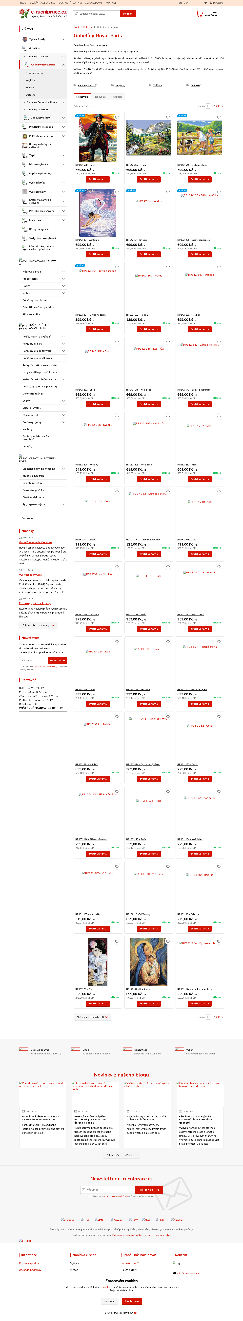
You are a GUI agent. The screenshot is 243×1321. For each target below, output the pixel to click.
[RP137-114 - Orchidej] (97, 587)
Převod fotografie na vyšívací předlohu (42, 248)
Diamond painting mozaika (38, 468)
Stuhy (26, 400)
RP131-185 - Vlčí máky (88, 914)
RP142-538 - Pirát (85, 165)
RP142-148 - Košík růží (139, 389)
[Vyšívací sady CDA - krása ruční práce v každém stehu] (147, 1094)
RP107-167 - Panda (137, 314)
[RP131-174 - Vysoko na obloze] (199, 962)
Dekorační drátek (32, 393)
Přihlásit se (57, 660)
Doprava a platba (29, 1263)
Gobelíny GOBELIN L (38, 109)
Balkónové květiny (133, 1235)
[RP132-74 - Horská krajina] (199, 662)
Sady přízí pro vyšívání (42, 238)
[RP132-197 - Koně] (97, 512)
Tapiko (33, 155)
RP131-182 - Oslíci (187, 764)
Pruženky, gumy (31, 422)
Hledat (127, 14)
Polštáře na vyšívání (41, 136)
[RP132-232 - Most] (199, 437)
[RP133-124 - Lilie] (97, 662)
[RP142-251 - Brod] (97, 362)
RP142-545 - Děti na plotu (192, 165)
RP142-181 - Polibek (188, 314)
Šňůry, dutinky (31, 415)
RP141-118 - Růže (136, 614)
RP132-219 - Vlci (186, 539)
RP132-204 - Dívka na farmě (91, 314)
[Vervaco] (116, 1219)
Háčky (26, 286)
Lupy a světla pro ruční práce (39, 372)
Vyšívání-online (163, 1235)
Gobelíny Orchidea (37, 56)
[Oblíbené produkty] (205, 3)
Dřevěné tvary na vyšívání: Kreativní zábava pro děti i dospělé (195, 1119)
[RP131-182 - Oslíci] (199, 737)
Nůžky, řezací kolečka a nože (39, 379)
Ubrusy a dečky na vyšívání (40, 146)
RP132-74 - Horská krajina (192, 689)
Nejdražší (116, 96)
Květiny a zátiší (34, 73)
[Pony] (133, 1220)
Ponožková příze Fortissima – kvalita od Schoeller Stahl (40, 1118)
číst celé (59, 592)
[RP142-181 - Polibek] (199, 288)
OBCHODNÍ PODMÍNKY (70, 2)
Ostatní (30, 94)
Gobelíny (34, 48)
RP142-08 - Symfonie (87, 240)
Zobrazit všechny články (119, 1155)
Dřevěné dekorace (33, 497)
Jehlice (26, 293)
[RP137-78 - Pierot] (97, 962)
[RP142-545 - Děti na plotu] (199, 138)
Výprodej (27, 518)
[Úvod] (44, 13)
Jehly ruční (35, 220)
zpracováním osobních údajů (46, 666)
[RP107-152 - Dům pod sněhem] (148, 512)
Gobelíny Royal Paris (43, 64)
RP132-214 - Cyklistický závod (143, 764)
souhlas (106, 1287)
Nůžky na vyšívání (39, 229)
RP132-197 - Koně (85, 539)
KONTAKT (111, 2)
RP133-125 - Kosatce (138, 689)
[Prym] (160, 1220)
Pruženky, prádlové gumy (35, 603)
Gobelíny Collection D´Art (42, 102)
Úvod (76, 27)
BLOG (23, 2)
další (218, 106)
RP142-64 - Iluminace (138, 989)
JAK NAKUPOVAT (93, 2)
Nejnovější (82, 96)
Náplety (27, 429)
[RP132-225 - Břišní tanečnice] (199, 213)
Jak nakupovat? (130, 1263)
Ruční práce (118, 1235)
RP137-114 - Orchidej (87, 614)
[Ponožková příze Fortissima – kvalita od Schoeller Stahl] (42, 1094)
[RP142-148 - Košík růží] (148, 362)
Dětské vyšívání (38, 164)
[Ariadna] (176, 1219)
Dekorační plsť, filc (33, 490)
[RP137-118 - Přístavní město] (97, 812)
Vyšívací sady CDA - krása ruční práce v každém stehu (146, 1118)
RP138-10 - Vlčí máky (138, 914)
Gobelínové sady (40, 117)
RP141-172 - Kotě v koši (190, 614)
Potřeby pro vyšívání (41, 211)
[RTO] (85, 1220)
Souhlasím (132, 1301)
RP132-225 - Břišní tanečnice (193, 240)
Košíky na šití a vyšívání (36, 336)
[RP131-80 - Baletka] (199, 887)
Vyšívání (74, 1263)
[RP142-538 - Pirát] (97, 138)
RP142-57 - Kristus (136, 240)
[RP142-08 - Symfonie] (97, 213)
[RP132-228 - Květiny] (97, 437)
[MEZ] (146, 1219)
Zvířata (30, 87)
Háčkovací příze (31, 271)
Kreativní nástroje (33, 476)
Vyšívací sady (37, 39)
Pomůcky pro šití (32, 343)
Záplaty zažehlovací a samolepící (35, 438)
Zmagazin (148, 1235)
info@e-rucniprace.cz (189, 1273)
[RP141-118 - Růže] (148, 587)
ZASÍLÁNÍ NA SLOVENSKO (43, 2)
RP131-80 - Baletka (188, 914)
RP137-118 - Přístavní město (91, 839)
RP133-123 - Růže (136, 839)
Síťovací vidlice (31, 314)
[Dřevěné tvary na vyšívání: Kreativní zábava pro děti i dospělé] (200, 1094)
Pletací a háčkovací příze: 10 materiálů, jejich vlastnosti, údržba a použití (92, 1119)
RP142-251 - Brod (85, 389)
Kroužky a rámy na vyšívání (40, 201)
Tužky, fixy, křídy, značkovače (39, 365)
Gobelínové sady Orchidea (35, 542)
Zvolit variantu (98, 179)
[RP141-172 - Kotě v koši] (199, 587)
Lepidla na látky (32, 483)
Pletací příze (30, 278)
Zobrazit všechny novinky (35, 625)
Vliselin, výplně (31, 408)
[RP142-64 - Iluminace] (148, 962)
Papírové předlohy (40, 173)
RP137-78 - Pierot (85, 989)
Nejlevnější (100, 96)
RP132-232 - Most (187, 464)
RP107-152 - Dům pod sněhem (143, 539)
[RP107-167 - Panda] (148, 288)
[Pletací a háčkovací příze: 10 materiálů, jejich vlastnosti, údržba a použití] (95, 1094)
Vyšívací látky (37, 191)
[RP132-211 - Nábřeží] (97, 737)
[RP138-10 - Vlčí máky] (148, 887)
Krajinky (30, 80)
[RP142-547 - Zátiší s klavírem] (199, 362)
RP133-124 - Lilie (85, 689)
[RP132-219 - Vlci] (199, 512)
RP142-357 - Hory (136, 165)
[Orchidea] (67, 1219)
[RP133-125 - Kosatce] (148, 662)
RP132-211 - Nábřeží (86, 764)
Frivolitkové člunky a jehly (38, 307)
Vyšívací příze (37, 182)
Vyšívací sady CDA (30, 575)
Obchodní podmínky (30, 1270)
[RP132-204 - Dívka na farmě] (97, 288)
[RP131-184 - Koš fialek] (199, 812)
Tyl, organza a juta (33, 504)
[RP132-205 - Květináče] (148, 437)
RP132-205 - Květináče (139, 464)
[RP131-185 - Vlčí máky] (97, 887)
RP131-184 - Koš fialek (190, 839)
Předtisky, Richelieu (41, 127)
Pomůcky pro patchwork (36, 351)
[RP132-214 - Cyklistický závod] (148, 737)
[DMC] (99, 1219)
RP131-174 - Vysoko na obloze (194, 989)
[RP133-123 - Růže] (148, 812)
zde (136, 1312)
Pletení (74, 1270)
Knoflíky (27, 446)
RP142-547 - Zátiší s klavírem (193, 389)
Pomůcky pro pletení (34, 300)
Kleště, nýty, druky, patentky (39, 386)
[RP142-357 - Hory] (148, 138)
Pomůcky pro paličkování (37, 358)
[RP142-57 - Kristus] (148, 213)
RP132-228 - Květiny (86, 464)
